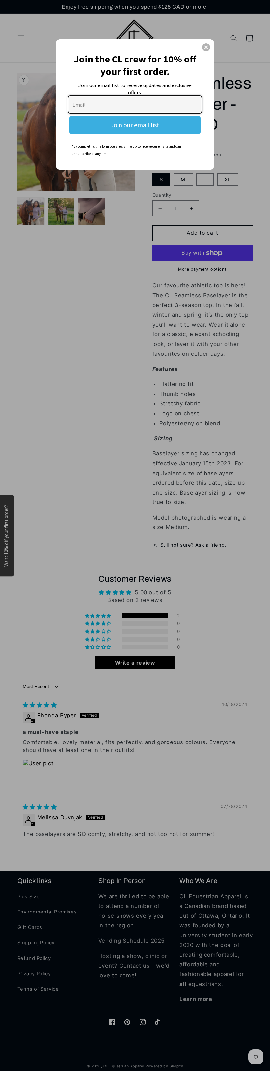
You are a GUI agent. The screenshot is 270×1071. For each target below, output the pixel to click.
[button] (206, 47)
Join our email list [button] (135, 125)
